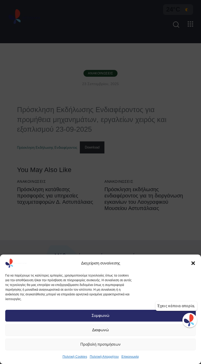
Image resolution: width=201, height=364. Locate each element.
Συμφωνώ (100, 315)
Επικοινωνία (130, 357)
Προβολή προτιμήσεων (100, 344)
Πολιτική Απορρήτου (104, 357)
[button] (193, 263)
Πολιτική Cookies (75, 357)
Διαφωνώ (100, 330)
